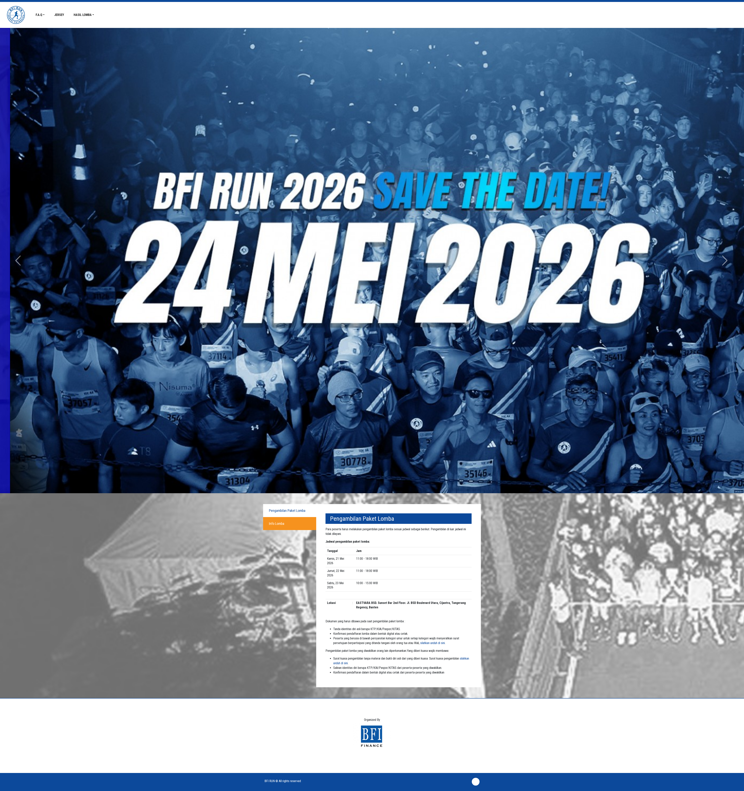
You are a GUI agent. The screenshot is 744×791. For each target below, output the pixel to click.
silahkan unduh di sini (432, 643)
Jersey (59, 15)
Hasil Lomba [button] (83, 15)
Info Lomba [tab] (276, 524)
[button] (18, 260)
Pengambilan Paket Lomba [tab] (287, 511)
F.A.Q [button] (39, 15)
